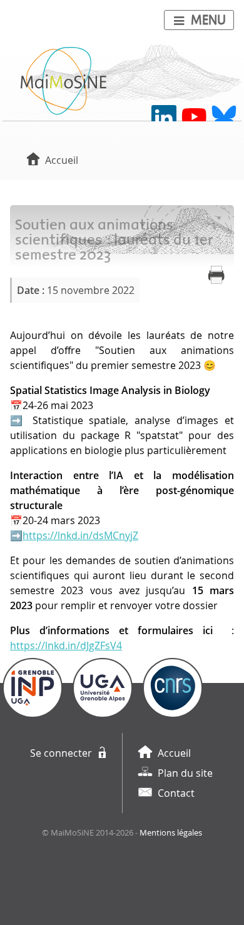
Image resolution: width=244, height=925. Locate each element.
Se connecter (61, 753)
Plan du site (185, 773)
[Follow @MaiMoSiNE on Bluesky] (223, 117)
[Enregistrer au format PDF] (216, 275)
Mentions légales (171, 832)
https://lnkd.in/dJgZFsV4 (66, 645)
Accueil (61, 160)
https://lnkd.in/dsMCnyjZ (80, 535)
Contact (176, 793)
